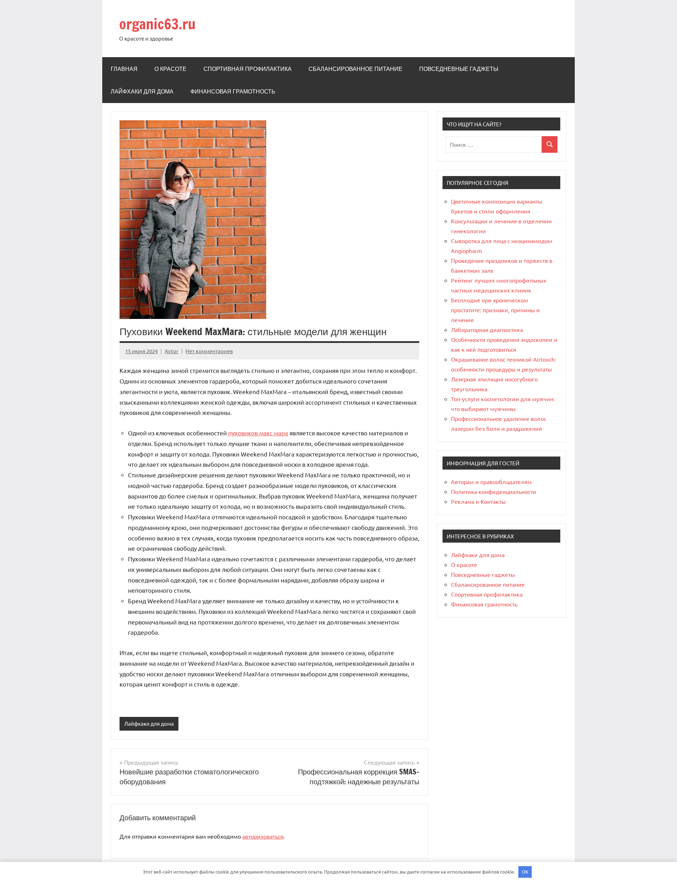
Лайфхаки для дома (142, 91)
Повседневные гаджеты (458, 69)
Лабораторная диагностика (487, 329)
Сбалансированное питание (355, 69)
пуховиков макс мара (258, 432)
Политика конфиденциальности (493, 491)
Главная (124, 69)
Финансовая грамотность (232, 91)
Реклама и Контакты (478, 501)
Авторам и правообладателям (491, 481)
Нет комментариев (209, 351)
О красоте (170, 69)
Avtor (171, 351)
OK (525, 872)
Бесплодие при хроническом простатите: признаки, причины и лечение (495, 309)
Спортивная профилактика (247, 69)
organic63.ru (157, 24)
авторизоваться (262, 836)
